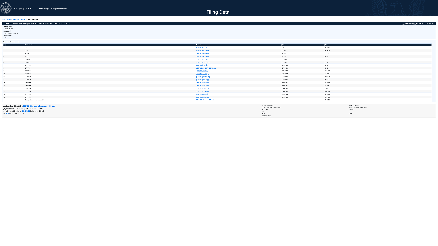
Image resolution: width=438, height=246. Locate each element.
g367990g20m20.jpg (203, 77)
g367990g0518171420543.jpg (206, 68)
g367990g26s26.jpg (202, 80)
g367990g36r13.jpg (202, 97)
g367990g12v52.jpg (202, 74)
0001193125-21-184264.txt (205, 100)
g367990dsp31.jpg (202, 65)
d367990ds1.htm (201, 48)
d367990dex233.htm (203, 62)
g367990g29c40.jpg (202, 85)
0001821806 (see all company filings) (39, 106)
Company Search (19, 19)
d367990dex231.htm (203, 59)
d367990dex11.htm (202, 51)
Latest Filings (43, 9)
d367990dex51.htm (202, 56)
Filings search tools (59, 9)
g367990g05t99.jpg (202, 71)
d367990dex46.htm (202, 53)
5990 (7, 113)
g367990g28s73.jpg (202, 82)
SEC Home (7, 19)
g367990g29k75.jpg (202, 88)
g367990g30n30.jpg (202, 94)
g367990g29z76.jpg (202, 91)
